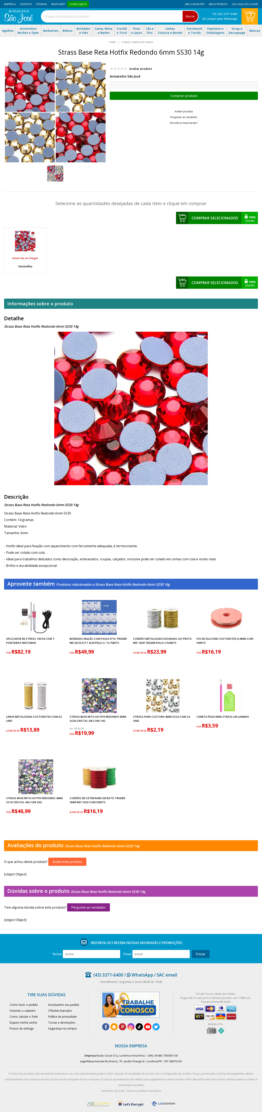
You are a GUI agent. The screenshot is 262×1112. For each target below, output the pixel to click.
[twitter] (156, 1026)
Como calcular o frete (24, 1016)
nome (57, 954)
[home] (18, 22)
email (127, 954)
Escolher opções (184, 96)
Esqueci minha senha (23, 1022)
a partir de (140, 652)
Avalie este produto (67, 861)
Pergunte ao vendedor (88, 907)
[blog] (114, 1026)
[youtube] (147, 1026)
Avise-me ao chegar (25, 258)
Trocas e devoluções (61, 1022)
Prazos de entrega (22, 1028)
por (8, 652)
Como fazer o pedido (24, 1005)
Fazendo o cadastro (23, 1011)
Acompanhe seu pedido (63, 1005)
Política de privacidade (62, 1016)
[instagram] (130, 1026)
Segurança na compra (62, 1028)
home (112, 42)
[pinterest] (122, 1026)
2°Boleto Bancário (60, 1011)
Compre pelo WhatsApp (221, 19)
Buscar (190, 16)
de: (72, 728)
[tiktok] (139, 1026)
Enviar (201, 954)
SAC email (167, 975)
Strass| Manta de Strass (137, 42)
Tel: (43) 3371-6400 (224, 14)
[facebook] (105, 1026)
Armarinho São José (125, 76)
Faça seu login (248, 4)
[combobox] (120, 16)
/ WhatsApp (138, 975)
